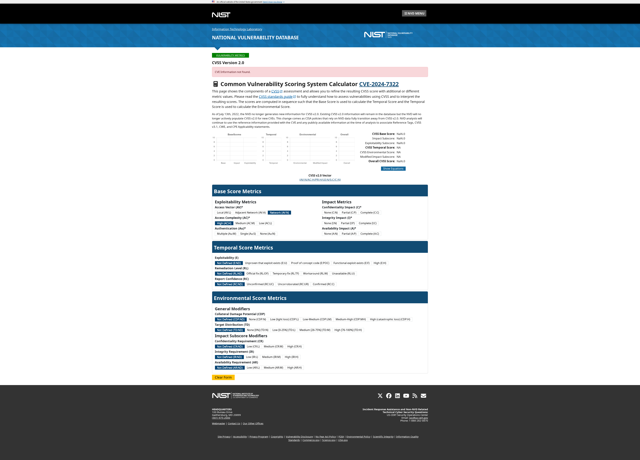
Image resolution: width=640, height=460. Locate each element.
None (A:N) (331, 233)
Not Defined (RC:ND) (230, 284)
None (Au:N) (267, 233)
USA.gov (343, 440)
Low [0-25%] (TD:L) (283, 330)
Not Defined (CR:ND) (230, 346)
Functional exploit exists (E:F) (352, 263)
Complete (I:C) (367, 223)
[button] (414, 13)
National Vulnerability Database (255, 37)
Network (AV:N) (279, 212)
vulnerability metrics (230, 55)
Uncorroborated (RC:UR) (293, 284)
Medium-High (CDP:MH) (351, 319)
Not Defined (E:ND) (229, 263)
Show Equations (393, 168)
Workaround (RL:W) (315, 273)
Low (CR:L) (253, 346)
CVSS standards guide (275, 96)
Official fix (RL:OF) (257, 273)
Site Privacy (224, 436)
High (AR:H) (294, 367)
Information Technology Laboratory (237, 29)
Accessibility (240, 436)
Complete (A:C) (369, 233)
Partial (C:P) (349, 212)
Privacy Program (259, 436)
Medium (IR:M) (271, 357)
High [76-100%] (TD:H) (348, 330)
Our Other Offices (253, 423)
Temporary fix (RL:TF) (286, 273)
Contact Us (234, 423)
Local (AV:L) (224, 212)
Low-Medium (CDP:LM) (317, 319)
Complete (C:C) (369, 212)
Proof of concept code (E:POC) (310, 263)
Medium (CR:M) (273, 346)
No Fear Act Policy (326, 436)
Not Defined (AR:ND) (230, 367)
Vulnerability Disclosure (299, 436)
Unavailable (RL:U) (343, 273)
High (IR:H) (291, 357)
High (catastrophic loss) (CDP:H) (390, 319)
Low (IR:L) (252, 357)
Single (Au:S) (248, 233)
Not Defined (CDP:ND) (231, 319)
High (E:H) (380, 263)
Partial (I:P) (348, 223)
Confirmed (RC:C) (323, 284)
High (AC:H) (224, 223)
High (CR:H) (294, 346)
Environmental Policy (358, 436)
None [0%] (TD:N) (257, 330)
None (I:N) (330, 223)
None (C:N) (331, 212)
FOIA (341, 436)
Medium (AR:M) (273, 367)
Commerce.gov (311, 440)
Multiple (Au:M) (226, 233)
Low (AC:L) (265, 223)
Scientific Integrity (383, 436)
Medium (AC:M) (245, 223)
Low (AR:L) (253, 367)
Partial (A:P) (349, 233)
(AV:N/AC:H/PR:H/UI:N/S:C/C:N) (320, 180)
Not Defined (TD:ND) (230, 330)
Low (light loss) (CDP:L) (284, 319)
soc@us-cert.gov (418, 417)
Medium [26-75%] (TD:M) (315, 330)
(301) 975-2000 (221, 417)
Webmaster (218, 423)
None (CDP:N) (257, 319)
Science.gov (329, 440)
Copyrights (277, 436)
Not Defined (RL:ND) (229, 273)
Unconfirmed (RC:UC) (260, 284)
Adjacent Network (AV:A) (250, 212)
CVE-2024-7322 (379, 84)
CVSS (275, 91)
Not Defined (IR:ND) (229, 357)
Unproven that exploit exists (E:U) (266, 263)
